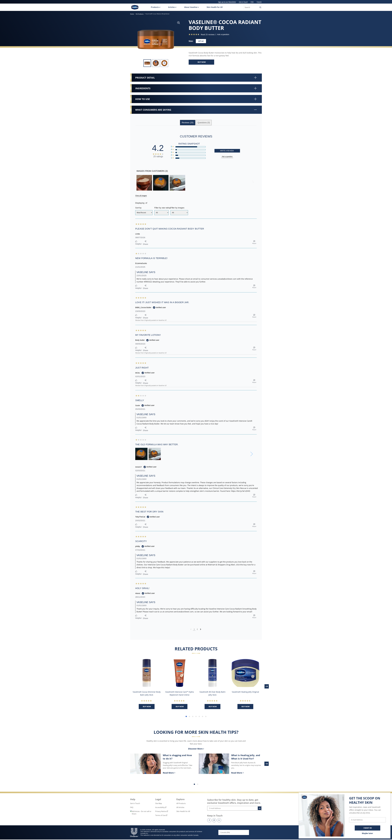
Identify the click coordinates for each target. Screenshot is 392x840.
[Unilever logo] (134, 832)
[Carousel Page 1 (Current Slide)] (194, 784)
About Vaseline (190, 7)
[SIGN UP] (259, 808)
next (266, 764)
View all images (141, 195)
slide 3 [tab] (192, 716)
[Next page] (200, 629)
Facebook (209, 820)
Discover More (195, 748)
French (259, 2)
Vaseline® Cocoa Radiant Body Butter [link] (157, 14)
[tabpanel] (196, 379)
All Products (181, 803)
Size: (191, 41)
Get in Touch (243, 2)
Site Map (158, 803)
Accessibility (160, 807)
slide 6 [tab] (202, 716)
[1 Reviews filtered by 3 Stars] (190, 152)
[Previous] (125, 686)
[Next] (266, 686)
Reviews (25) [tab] (188, 122)
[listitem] (147, 63)
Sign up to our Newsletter (227, 2)
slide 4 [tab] (196, 716)
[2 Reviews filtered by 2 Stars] (190, 155)
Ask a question (227, 156)
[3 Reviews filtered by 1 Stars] (190, 158)
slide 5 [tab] (199, 716)
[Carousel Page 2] (197, 784)
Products (155, 7)
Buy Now (202, 62)
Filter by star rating (162, 208)
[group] (144, 183)
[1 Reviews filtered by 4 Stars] (190, 149)
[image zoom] (179, 23)
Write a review (227, 151)
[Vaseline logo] (134, 7)
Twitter (219, 820)
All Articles (180, 807)
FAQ (252, 2)
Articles (171, 7)
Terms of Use (160, 815)
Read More (178, 772)
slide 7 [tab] (205, 716)
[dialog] (344, 815)
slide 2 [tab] (189, 716)
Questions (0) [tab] (204, 122)
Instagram (214, 820)
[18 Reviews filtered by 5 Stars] (190, 146)
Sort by (138, 208)
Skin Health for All (215, 7)
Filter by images (177, 208)
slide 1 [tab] (186, 716)
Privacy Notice (160, 811)
